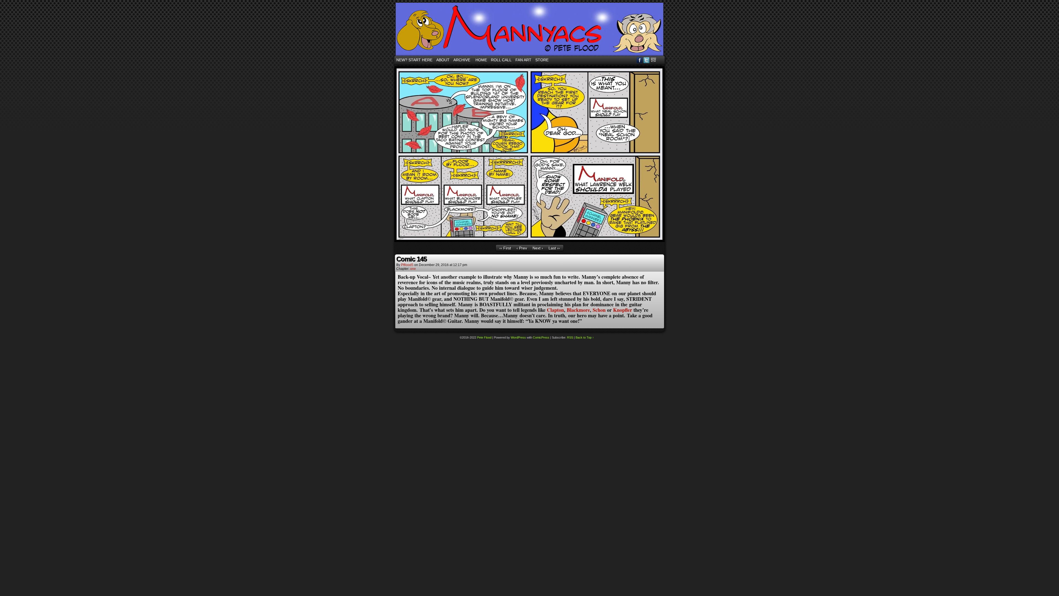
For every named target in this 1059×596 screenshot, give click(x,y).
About (443, 60)
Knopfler (622, 309)
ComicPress (541, 337)
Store (542, 60)
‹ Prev (522, 248)
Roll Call (501, 60)
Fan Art (523, 60)
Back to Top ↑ (585, 337)
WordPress (518, 337)
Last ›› (554, 248)
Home (481, 60)
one (413, 269)
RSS (660, 60)
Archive (461, 60)
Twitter (646, 60)
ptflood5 (407, 265)
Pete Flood (484, 337)
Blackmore (578, 309)
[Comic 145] (529, 240)
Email (653, 60)
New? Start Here (414, 60)
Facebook (639, 60)
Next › (538, 248)
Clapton (555, 309)
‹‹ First (505, 248)
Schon (599, 309)
